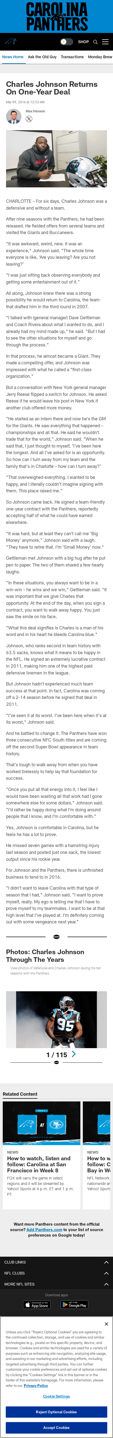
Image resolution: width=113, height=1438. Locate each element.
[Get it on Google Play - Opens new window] (74, 1307)
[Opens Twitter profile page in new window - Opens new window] (29, 119)
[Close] (106, 1324)
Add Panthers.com (44, 1229)
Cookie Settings (56, 1396)
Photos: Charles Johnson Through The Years (45, 955)
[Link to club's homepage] (11, 39)
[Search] (95, 42)
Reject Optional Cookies (56, 1412)
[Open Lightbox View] (56, 1028)
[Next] (73, 1054)
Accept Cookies (56, 1427)
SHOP (83, 41)
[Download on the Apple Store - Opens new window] (37, 1305)
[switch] (66, 41)
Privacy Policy (36, 1385)
